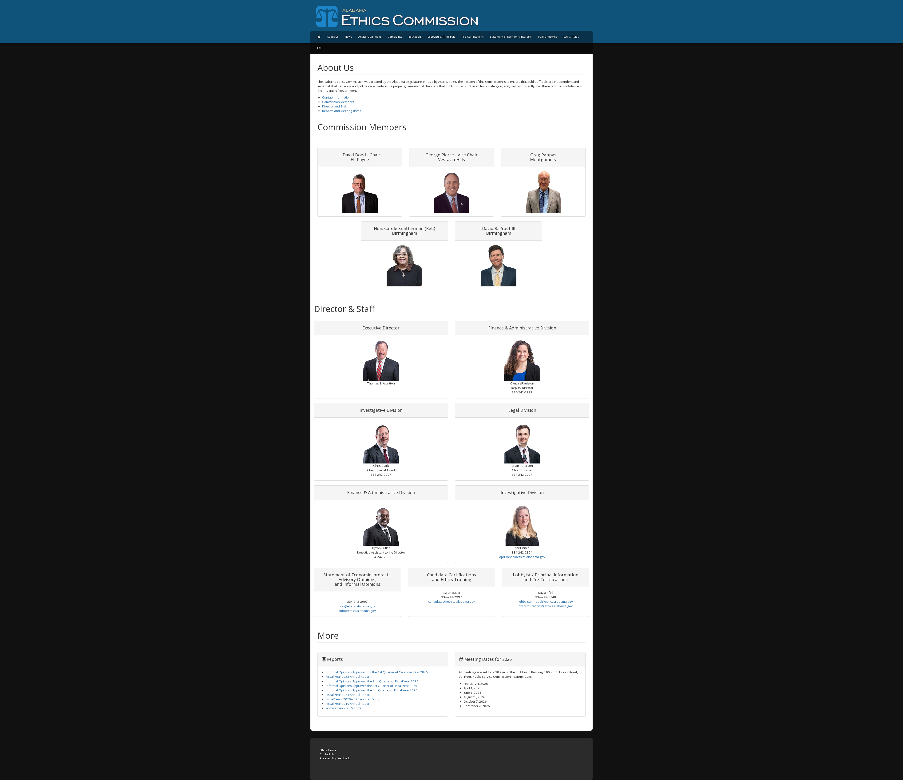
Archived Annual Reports (343, 708)
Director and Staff (334, 106)
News (348, 36)
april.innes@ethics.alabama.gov (522, 557)
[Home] (319, 36)
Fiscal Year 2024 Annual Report (348, 695)
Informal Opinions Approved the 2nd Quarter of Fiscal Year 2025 (372, 681)
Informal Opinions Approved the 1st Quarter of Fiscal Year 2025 (371, 686)
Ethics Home (328, 750)
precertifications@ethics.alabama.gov (546, 606)
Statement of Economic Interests (510, 36)
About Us (332, 36)
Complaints (395, 36)
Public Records (547, 36)
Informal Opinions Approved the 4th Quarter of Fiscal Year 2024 (371, 690)
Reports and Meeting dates (341, 111)
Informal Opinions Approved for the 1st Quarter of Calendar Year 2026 (377, 672)
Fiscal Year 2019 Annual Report (348, 703)
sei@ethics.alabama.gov (357, 606)
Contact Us (327, 754)
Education (414, 36)
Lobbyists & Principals (441, 36)
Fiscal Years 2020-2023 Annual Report (353, 699)
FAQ (319, 48)
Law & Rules (571, 36)
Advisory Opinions (369, 36)
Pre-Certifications (472, 36)
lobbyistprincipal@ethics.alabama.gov (546, 601)
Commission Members (338, 102)
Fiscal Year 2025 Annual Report (348, 676)
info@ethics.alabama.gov (357, 611)
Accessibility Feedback (335, 758)
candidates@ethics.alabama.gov (451, 601)
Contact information (336, 97)
